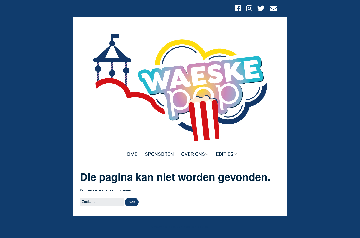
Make (171, 226)
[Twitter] (260, 8)
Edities (224, 154)
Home (130, 154)
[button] (132, 202)
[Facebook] (239, 8)
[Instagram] (249, 8)
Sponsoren (159, 154)
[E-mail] (273, 8)
